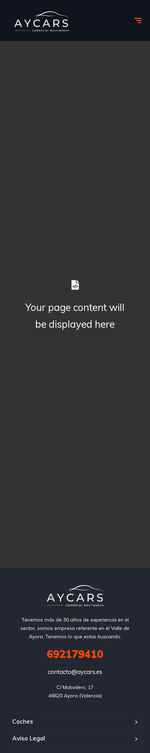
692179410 (75, 654)
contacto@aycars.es (75, 671)
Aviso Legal (28, 738)
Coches (22, 721)
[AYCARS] (41, 21)
